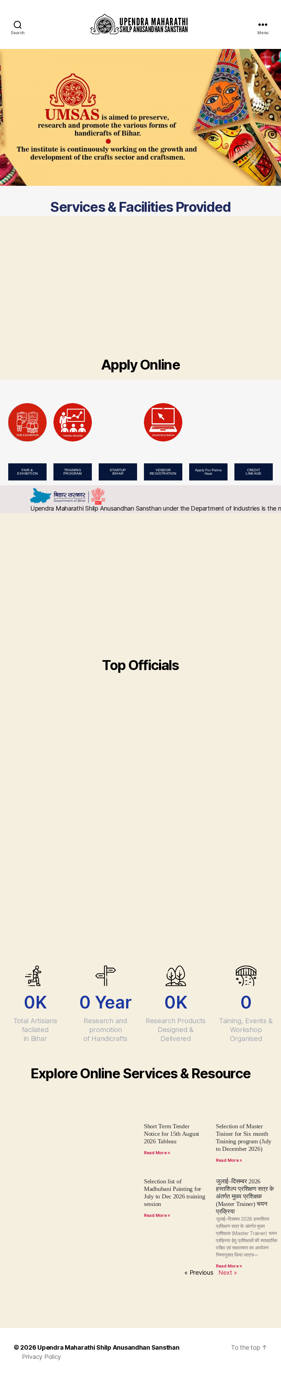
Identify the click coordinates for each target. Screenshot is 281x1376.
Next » (227, 1272)
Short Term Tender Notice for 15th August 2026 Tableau (171, 1134)
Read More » (157, 1152)
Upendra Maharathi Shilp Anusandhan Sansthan (108, 1347)
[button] (27, 471)
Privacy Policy (41, 1356)
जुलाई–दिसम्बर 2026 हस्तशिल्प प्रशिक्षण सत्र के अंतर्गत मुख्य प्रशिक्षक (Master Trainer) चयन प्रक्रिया (245, 1196)
